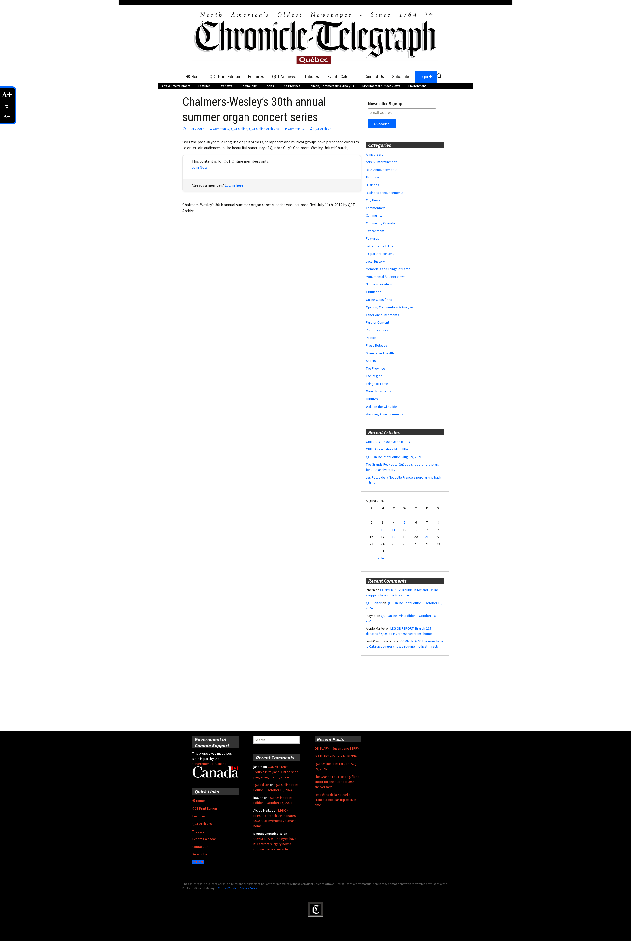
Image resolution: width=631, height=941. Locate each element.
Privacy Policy (248, 888)
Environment (417, 86)
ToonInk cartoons (378, 391)
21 (427, 536)
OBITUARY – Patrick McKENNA (387, 449)
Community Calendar (381, 223)
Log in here (234, 185)
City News (225, 86)
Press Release (376, 345)
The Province (291, 86)
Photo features (377, 330)
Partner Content (377, 322)
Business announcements (384, 192)
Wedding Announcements (384, 414)
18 (393, 536)
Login (424, 76)
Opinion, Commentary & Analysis (331, 86)
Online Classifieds (379, 299)
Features (256, 76)
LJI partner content (380, 253)
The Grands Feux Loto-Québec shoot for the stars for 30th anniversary (337, 781)
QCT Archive (322, 128)
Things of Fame (377, 383)
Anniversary (374, 154)
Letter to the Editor (380, 246)
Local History (375, 261)
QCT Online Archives (264, 128)
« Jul (381, 558)
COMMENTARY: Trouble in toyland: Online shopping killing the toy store (276, 771)
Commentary (375, 208)
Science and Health (380, 353)
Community (249, 86)
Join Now (199, 167)
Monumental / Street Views (381, 86)
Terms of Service (228, 888)
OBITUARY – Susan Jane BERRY (388, 441)
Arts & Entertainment (175, 86)
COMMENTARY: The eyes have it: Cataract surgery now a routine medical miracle (275, 843)
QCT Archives (284, 76)
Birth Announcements (381, 169)
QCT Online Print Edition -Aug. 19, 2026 (393, 457)
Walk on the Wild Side (381, 406)
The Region (374, 376)
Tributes (311, 76)
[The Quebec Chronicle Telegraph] (315, 37)
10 (382, 529)
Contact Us (374, 76)
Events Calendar (341, 76)
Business (372, 185)
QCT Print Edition (225, 76)
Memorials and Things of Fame (388, 269)
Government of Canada (209, 764)
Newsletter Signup (385, 104)
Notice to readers (379, 284)
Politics (371, 338)
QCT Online (239, 128)
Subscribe (401, 76)
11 (393, 529)
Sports (269, 86)
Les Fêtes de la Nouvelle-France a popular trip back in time (335, 799)
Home (196, 76)
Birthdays (373, 177)
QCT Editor (374, 603)
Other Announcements (382, 315)
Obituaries (373, 292)
